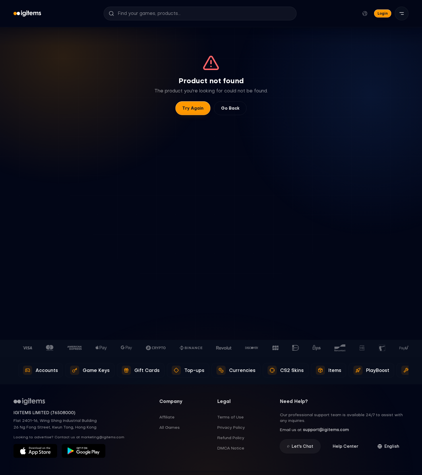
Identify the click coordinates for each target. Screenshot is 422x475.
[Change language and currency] (365, 13)
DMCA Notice (230, 448)
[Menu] (402, 13)
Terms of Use (230, 417)
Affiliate (167, 417)
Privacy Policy (231, 427)
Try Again (193, 108)
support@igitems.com (326, 429)
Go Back (230, 108)
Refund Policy (230, 437)
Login (383, 13)
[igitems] (27, 13)
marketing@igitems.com (102, 437)
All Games (169, 427)
